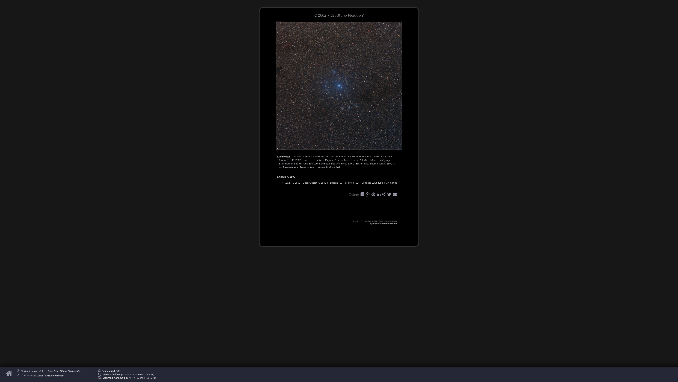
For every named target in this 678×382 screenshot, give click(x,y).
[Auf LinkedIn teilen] (378, 195)
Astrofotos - (46, 371)
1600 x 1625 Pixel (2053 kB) (128, 374)
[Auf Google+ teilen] (367, 195)
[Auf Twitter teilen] (388, 195)
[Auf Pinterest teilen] (373, 195)
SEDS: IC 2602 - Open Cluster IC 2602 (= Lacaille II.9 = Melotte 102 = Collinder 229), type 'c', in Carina (340, 182)
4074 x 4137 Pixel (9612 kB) (129, 378)
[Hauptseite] (9, 375)
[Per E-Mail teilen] (394, 195)
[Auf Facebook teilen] (362, 195)
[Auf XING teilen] (383, 195)
